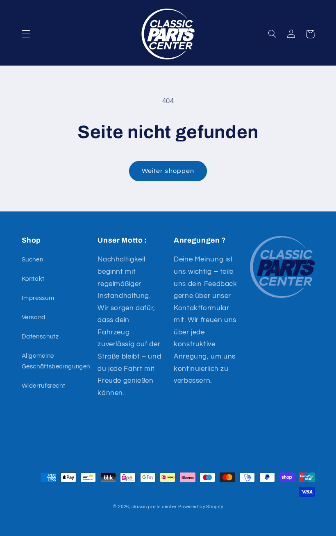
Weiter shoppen (168, 171)
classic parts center (154, 506)
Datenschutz (40, 337)
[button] (25, 34)
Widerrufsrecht (44, 386)
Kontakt (33, 279)
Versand (33, 317)
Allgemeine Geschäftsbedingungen (56, 361)
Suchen (32, 260)
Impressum (38, 298)
